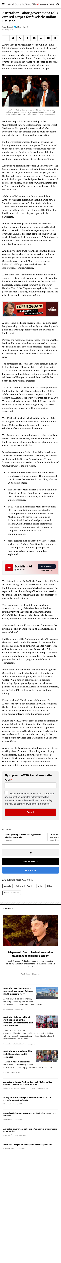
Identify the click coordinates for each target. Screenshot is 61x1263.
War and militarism (11, 893)
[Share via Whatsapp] (20, 38)
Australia (7, 886)
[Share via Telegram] (27, 38)
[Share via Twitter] (13, 38)
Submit (30, 812)
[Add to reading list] (55, 38)
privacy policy (45, 800)
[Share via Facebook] (5, 38)
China (49, 886)
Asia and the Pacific (24, 886)
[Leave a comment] (48, 38)
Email (7, 780)
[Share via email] (34, 38)
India (40, 886)
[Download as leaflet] (41, 38)
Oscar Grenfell (7, 27)
